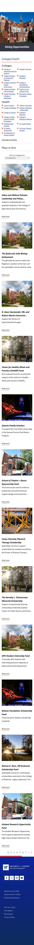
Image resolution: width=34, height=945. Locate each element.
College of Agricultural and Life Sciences (10, 71)
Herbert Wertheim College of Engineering (9, 96)
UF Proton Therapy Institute (25, 129)
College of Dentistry (25, 105)
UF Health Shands (25, 124)
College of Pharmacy (22, 114)
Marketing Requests (12, 898)
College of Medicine (10, 108)
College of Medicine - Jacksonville (25, 109)
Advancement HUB (11, 891)
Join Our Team (9, 907)
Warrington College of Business (25, 95)
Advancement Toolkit (12, 894)
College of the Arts (25, 69)
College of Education (22, 77)
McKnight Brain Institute (8, 125)
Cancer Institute (9, 105)
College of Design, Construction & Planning (9, 78)
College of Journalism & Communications (24, 85)
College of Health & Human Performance (10, 85)
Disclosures (8, 914)
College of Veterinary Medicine (25, 118)
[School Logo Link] (16, 867)
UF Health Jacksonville (8, 129)
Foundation (8, 910)
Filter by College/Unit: (17, 155)
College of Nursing (10, 112)
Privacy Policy (9, 917)
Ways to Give (9, 147)
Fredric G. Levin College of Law (24, 90)
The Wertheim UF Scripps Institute (9, 134)
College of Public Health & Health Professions (9, 119)
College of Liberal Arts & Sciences (9, 90)
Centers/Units (9, 140)
